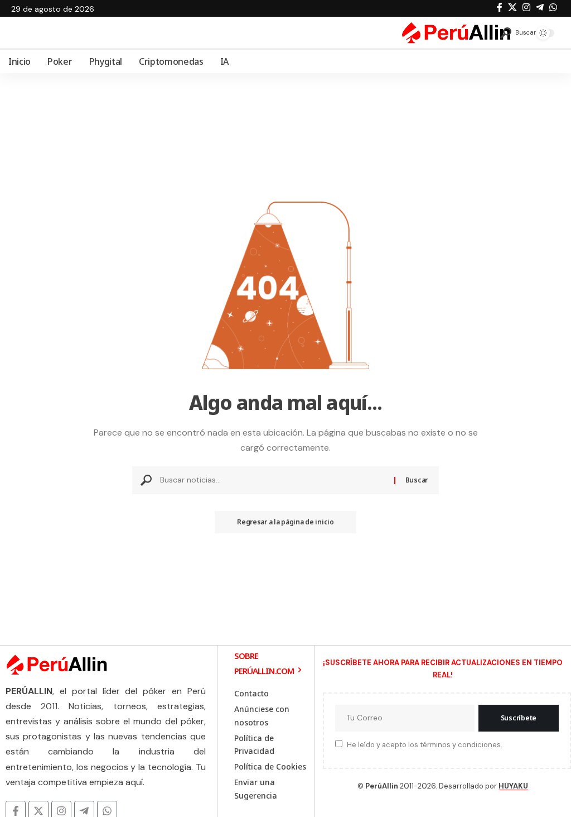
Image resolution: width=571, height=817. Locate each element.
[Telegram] (539, 7)
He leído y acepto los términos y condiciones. (424, 744)
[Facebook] (499, 7)
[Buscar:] (273, 480)
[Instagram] (526, 7)
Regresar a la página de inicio (285, 522)
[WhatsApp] (553, 7)
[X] (512, 7)
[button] (514, 33)
